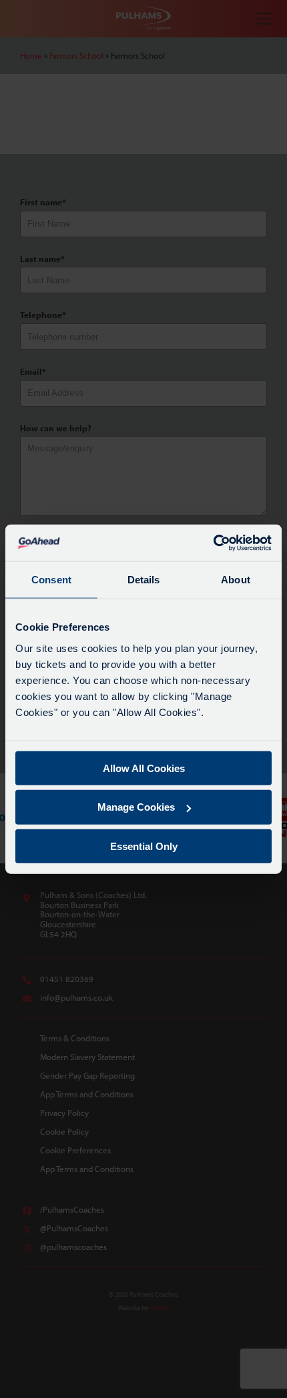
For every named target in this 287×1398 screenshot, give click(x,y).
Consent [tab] (51, 579)
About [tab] (235, 579)
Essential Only (144, 846)
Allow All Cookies (144, 767)
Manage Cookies (136, 807)
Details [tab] (143, 579)
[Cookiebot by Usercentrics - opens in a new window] (213, 542)
